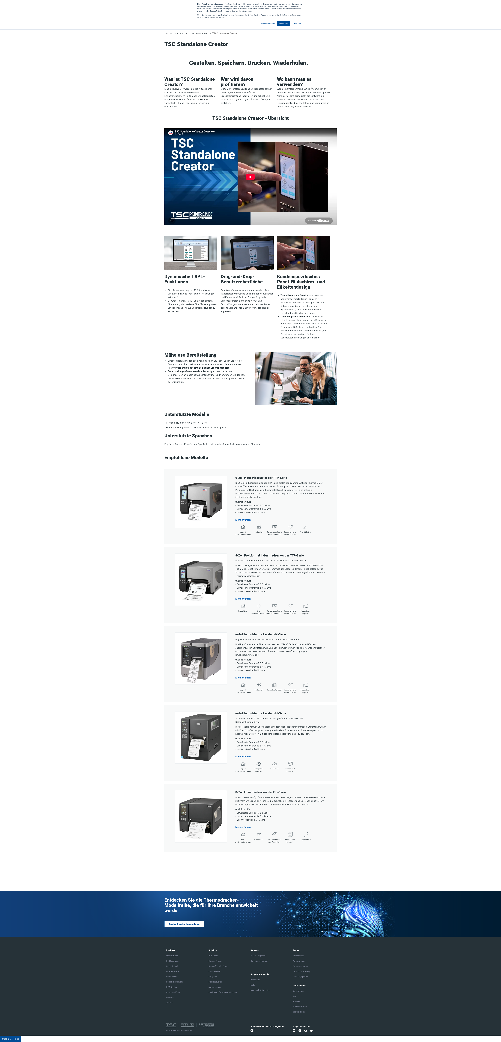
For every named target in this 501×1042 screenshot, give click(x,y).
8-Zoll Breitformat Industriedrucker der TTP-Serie (269, 555)
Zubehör (169, 1003)
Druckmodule (171, 977)
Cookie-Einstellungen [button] (268, 23)
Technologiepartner (300, 977)
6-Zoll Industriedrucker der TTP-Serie (261, 477)
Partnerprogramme (300, 966)
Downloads (255, 980)
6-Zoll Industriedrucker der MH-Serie (260, 792)
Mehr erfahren (243, 519)
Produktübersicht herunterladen (184, 924)
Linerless (170, 997)
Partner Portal (298, 956)
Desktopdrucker (172, 961)
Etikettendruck (214, 971)
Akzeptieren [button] (283, 23)
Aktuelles (296, 1001)
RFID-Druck (213, 956)
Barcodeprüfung (173, 992)
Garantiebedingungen (259, 961)
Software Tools (199, 33)
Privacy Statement (300, 1007)
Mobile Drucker (172, 956)
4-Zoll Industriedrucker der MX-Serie (260, 634)
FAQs (252, 985)
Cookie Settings (10, 1038)
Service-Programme (258, 956)
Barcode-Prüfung (215, 961)
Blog (294, 996)
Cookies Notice (299, 1012)
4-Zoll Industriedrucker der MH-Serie (260, 713)
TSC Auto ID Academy (301, 971)
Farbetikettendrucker (174, 982)
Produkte (182, 33)
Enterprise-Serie (172, 971)
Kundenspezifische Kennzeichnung (222, 992)
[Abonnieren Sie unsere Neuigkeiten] (251, 1030)
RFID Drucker (171, 987)
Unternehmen (298, 991)
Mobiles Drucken (215, 982)
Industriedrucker (173, 966)
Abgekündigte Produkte (260, 990)
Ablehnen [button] (297, 23)
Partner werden (299, 961)
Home (169, 33)
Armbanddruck (214, 987)
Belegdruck (212, 977)
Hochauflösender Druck (218, 966)
